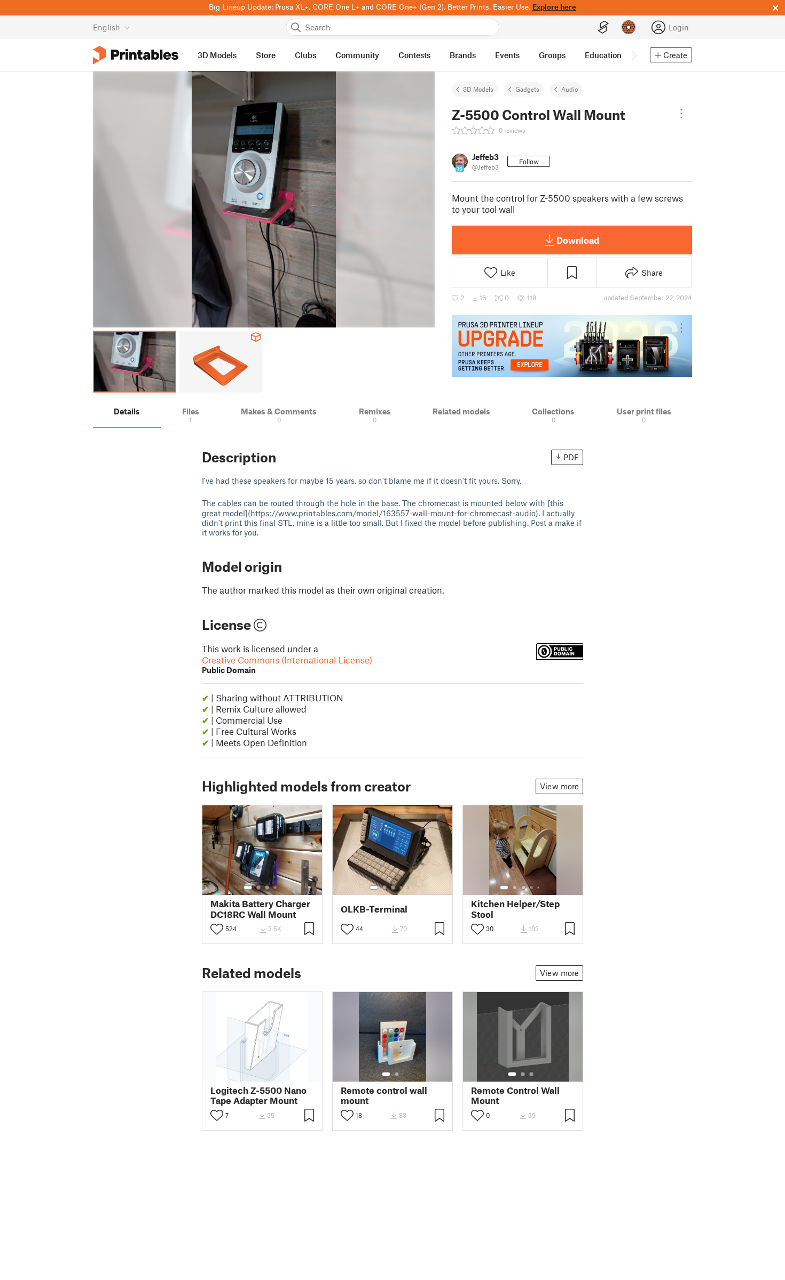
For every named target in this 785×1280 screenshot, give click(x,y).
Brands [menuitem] (463, 55)
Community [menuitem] (357, 55)
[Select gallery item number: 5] (409, 887)
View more (559, 786)
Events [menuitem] (507, 55)
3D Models (478, 89)
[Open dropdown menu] (681, 113)
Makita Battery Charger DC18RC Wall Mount (260, 909)
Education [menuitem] (603, 55)
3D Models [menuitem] (217, 55)
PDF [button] (571, 457)
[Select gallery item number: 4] (275, 887)
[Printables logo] (135, 55)
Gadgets (527, 89)
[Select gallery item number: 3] (267, 887)
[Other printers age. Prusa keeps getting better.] (572, 346)
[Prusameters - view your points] (628, 27)
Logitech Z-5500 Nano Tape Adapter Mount (258, 1095)
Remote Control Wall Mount (515, 1095)
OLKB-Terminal (374, 909)
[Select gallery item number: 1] (248, 887)
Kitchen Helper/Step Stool (515, 909)
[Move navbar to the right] (634, 55)
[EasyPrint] (603, 27)
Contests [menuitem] (414, 55)
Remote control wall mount (384, 1095)
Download (577, 240)
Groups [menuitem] (552, 55)
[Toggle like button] (216, 929)
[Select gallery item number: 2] (258, 887)
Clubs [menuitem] (305, 55)
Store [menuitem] (266, 55)
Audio (569, 89)
